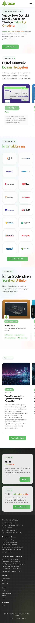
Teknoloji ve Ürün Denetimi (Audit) (11, 571)
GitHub (24, 618)
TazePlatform (6, 578)
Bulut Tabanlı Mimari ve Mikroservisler (12, 547)
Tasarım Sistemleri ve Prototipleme (12, 532)
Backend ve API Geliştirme (9, 544)
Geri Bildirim (33, 311)
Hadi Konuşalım (10, 47)
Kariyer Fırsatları (21, 507)
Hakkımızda (5, 591)
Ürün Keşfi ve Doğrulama (9, 523)
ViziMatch (5, 583)
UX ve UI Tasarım (7, 527)
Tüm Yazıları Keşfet (17, 438)
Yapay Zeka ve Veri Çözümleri (10, 559)
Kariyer (4, 595)
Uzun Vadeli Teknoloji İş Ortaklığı (11, 561)
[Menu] (31, 3)
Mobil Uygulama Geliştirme (9, 542)
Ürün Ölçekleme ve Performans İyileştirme (14, 564)
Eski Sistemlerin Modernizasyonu (11, 566)
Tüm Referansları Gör (17, 259)
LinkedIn (17, 618)
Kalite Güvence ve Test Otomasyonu (12, 549)
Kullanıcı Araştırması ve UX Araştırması (12, 525)
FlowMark (5, 581)
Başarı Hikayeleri (6, 593)
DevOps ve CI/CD (7, 552)
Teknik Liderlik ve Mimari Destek (11, 568)
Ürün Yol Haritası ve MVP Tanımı (11, 530)
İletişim (25, 479)
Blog (3, 605)
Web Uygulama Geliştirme (9, 540)
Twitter (11, 618)
